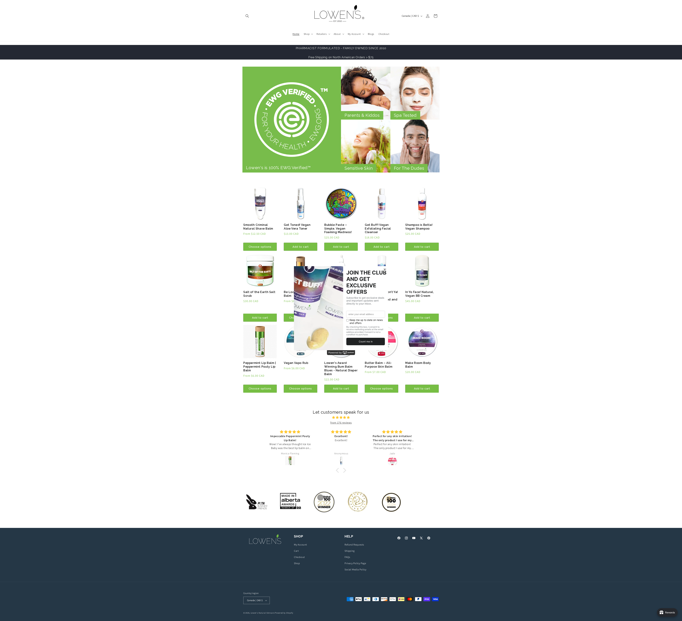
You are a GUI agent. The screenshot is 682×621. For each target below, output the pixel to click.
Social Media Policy (355, 569)
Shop (297, 563)
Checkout (299, 557)
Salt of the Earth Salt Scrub (259, 293)
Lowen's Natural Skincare (263, 613)
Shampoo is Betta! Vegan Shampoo (418, 226)
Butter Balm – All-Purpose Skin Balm (378, 364)
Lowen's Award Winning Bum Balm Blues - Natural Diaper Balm (341, 368)
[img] (341, 417)
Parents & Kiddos (362, 115)
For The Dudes (409, 168)
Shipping (350, 550)
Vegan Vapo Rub (296, 363)
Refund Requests (354, 544)
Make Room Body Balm (418, 364)
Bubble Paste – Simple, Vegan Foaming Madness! (338, 228)
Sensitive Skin (359, 168)
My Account (300, 544)
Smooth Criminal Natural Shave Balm (258, 226)
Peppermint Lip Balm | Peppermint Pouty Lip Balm (259, 366)
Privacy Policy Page (355, 563)
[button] (247, 16)
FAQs (347, 557)
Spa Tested (405, 115)
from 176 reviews (341, 422)
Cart (296, 550)
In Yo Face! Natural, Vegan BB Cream (419, 293)
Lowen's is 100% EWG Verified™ (278, 167)
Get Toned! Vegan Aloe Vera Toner (297, 226)
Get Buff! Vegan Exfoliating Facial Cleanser (378, 228)
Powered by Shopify (284, 613)
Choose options (260, 246)
